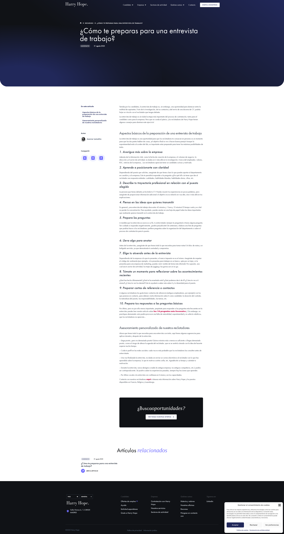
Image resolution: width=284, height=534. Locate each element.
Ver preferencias (272, 525)
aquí (148, 379)
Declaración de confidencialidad (259, 530)
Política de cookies (242, 530)
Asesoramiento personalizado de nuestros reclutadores (94, 121)
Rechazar (253, 525)
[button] (279, 505)
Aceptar (235, 525)
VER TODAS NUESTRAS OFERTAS (159, 417)
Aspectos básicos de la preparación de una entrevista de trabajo (94, 114)
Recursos (89, 23)
